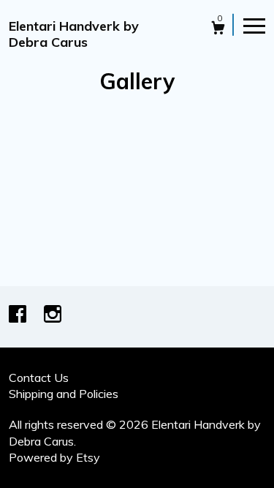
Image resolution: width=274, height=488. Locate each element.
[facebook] (19, 315)
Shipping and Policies (63, 393)
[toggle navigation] (254, 25)
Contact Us (39, 377)
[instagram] (52, 315)
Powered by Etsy (54, 457)
